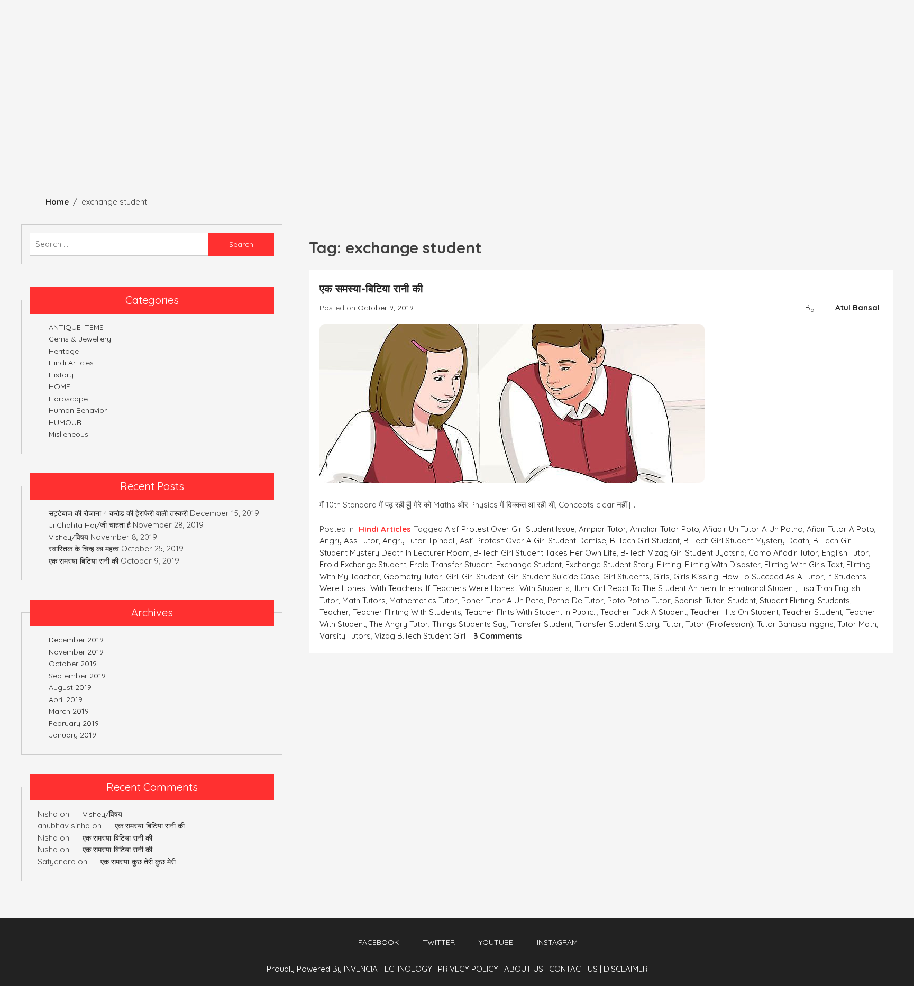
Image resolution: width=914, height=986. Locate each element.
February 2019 (74, 723)
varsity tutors (345, 636)
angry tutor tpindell (419, 541)
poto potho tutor (639, 600)
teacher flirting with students (407, 612)
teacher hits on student (734, 612)
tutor (672, 624)
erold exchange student (362, 564)
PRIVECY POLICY (470, 969)
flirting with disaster (723, 564)
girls (661, 577)
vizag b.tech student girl (419, 636)
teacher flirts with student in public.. (531, 612)
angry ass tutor (349, 541)
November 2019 (76, 652)
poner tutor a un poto (502, 600)
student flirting (787, 600)
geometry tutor (412, 577)
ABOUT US (525, 969)
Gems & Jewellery (349, 144)
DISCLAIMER (626, 969)
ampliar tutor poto (664, 529)
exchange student (529, 564)
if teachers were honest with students (498, 588)
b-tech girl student (645, 541)
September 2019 (77, 675)
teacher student (812, 612)
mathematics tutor (423, 600)
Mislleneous (657, 144)
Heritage (30, 144)
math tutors (364, 600)
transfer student (541, 624)
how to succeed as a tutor (773, 577)
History (89, 144)
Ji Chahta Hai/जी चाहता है (90, 525)
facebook (378, 942)
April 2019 (66, 699)
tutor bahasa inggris (795, 624)
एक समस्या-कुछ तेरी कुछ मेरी (138, 862)
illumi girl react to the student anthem (644, 588)
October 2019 (73, 663)
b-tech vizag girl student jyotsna (682, 553)
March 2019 (69, 711)
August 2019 (70, 687)
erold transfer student (451, 564)
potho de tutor (575, 600)
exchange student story (609, 564)
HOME (59, 386)
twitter (439, 942)
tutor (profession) (719, 624)
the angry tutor (398, 624)
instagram (557, 942)
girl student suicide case (553, 577)
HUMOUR (430, 144)
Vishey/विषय (68, 537)
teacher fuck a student (643, 612)
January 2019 (72, 735)
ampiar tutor (602, 529)
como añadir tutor (783, 553)
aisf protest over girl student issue (510, 529)
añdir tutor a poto (840, 529)
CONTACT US (575, 969)
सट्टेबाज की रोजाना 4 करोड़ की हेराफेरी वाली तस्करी (118, 513)
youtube (496, 942)
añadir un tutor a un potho (753, 529)
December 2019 (76, 639)
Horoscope (580, 144)
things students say (469, 624)
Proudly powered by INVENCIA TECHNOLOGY (350, 969)
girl (452, 577)
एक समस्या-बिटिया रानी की (371, 288)
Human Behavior (250, 144)
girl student (483, 577)
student (742, 600)
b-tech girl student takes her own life (545, 553)
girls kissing (695, 577)
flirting (669, 564)
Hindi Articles (501, 144)
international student (758, 588)
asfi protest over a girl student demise (533, 541)
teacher (334, 612)
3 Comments (497, 636)
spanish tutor (699, 600)
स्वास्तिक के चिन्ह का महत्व (84, 549)
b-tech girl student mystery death (746, 541)
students (834, 600)
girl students (626, 577)
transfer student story (617, 624)
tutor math (856, 624)
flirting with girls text (803, 564)
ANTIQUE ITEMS (161, 144)
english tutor (845, 553)
